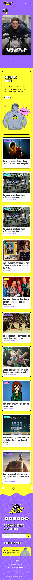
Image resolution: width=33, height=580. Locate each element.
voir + (7, 97)
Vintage (7, 279)
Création (7, 174)
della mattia (26, 576)
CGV (16, 571)
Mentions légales (16, 564)
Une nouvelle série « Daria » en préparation (16, 405)
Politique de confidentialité (16, 568)
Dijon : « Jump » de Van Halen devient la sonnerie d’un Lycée (15, 162)
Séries (6, 383)
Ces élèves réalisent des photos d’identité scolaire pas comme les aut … (16, 265)
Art (6, 242)
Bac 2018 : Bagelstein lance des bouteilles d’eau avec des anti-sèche (16, 440)
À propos (16, 561)
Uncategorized (8, 140)
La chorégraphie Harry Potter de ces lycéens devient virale (16, 337)
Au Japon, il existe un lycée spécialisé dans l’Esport (14, 196)
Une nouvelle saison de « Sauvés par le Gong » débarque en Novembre (16, 302)
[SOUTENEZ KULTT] (16, 547)
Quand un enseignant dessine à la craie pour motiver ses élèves (16, 371)
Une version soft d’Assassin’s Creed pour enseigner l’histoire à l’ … (16, 476)
